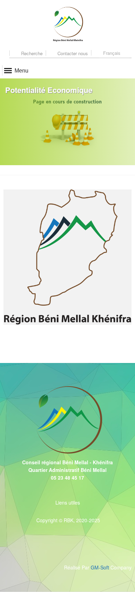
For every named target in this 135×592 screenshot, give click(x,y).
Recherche (31, 53)
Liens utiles (67, 502)
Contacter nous (72, 53)
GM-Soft (100, 567)
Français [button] (112, 53)
